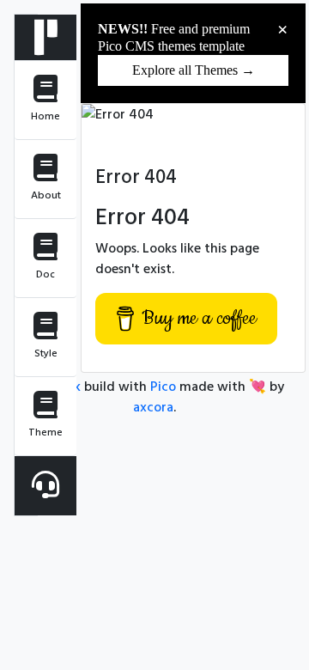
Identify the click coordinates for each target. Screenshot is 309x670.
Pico (163, 386)
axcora (153, 407)
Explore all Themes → (193, 70)
